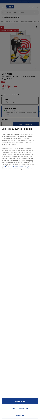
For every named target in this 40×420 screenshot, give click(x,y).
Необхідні (20, 416)
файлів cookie (28, 169)
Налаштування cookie (20, 408)
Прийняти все (20, 401)
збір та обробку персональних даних (17, 167)
